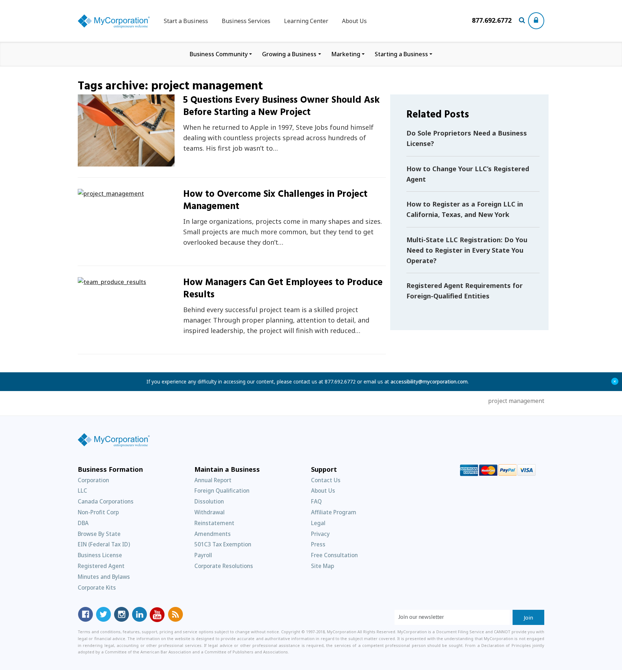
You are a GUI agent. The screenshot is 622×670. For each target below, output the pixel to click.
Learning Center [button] (306, 21)
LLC (82, 490)
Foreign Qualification (221, 490)
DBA (83, 523)
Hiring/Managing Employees (109, 280)
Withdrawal (209, 512)
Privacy (320, 533)
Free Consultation (334, 555)
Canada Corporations (106, 501)
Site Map (322, 565)
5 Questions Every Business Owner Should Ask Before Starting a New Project (281, 106)
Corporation (93, 480)
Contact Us (326, 480)
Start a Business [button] (186, 21)
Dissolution (209, 501)
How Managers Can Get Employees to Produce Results (283, 288)
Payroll (203, 555)
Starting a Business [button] (401, 54)
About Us (354, 21)
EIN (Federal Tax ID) (104, 544)
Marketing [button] (345, 54)
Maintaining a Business (117, 162)
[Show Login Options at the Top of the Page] (536, 20)
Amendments (212, 533)
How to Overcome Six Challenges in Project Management (275, 200)
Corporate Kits (97, 587)
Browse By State (99, 533)
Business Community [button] (219, 54)
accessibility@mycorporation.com (429, 381)
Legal (318, 523)
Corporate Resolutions (223, 565)
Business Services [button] (246, 21)
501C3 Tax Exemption (222, 544)
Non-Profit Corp (98, 512)
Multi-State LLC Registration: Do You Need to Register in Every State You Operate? (466, 250)
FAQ (316, 501)
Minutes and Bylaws (104, 576)
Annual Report (212, 480)
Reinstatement (214, 523)
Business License (100, 555)
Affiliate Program (333, 512)
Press (318, 544)
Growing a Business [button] (289, 54)
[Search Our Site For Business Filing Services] (523, 21)
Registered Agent (101, 565)
